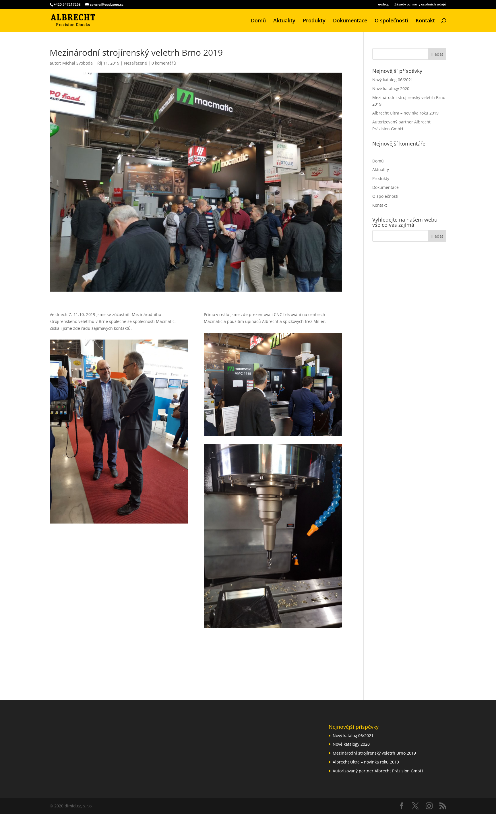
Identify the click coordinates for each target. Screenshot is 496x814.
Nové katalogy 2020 (390, 88)
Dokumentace (350, 21)
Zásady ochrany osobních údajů (420, 5)
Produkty (314, 21)
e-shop (383, 5)
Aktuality (284, 21)
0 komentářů (164, 63)
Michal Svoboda (77, 63)
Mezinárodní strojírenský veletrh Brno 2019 (374, 753)
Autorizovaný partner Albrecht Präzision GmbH (378, 771)
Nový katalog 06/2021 (392, 79)
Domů (258, 21)
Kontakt (425, 21)
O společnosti (391, 21)
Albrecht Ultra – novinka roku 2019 (405, 113)
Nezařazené (135, 63)
